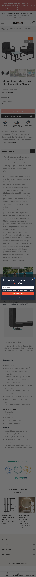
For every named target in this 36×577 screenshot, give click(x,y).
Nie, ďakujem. (18, 297)
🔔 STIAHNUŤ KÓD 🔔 (18, 293)
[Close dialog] (33, 278)
